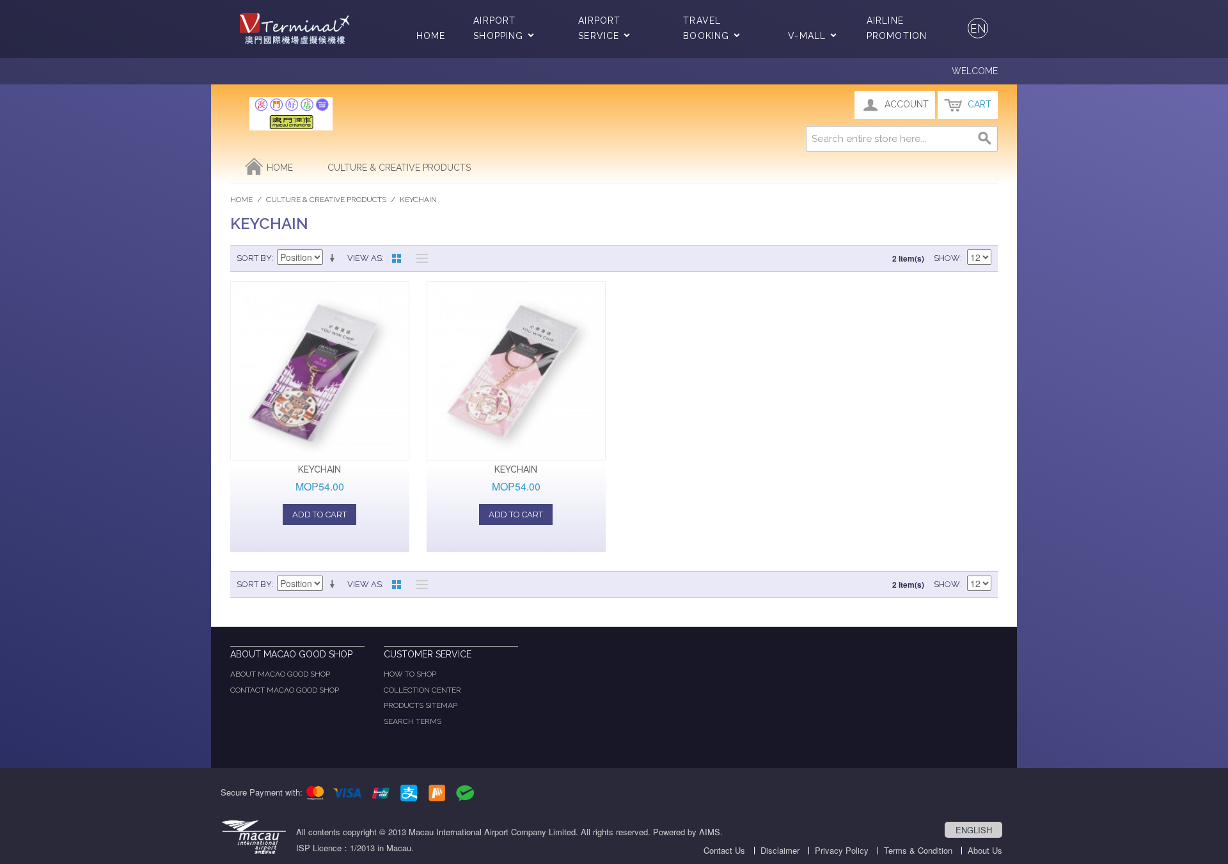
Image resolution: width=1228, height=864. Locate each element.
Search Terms (412, 721)
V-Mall (807, 36)
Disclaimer (779, 850)
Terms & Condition (918, 850)
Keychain (319, 469)
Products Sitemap (420, 705)
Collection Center (422, 690)
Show (947, 258)
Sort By (254, 258)
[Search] (985, 139)
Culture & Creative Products (399, 167)
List (419, 258)
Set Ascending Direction (334, 258)
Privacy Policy (842, 850)
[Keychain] (319, 370)
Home (430, 36)
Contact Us (724, 850)
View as (364, 258)
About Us (985, 850)
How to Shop (410, 674)
